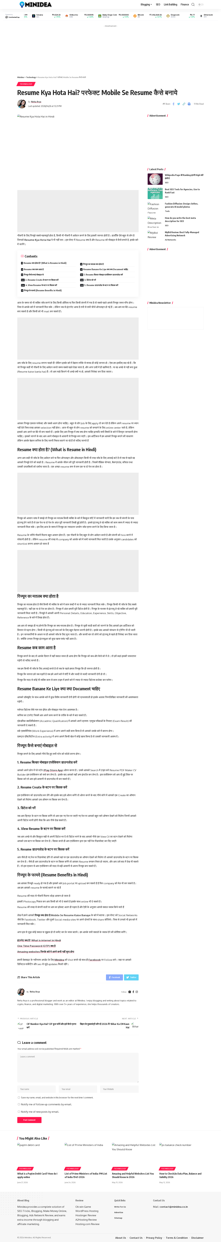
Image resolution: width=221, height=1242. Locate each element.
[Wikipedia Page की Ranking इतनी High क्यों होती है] (155, 179)
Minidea (59, 959)
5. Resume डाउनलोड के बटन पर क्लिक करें (101, 285)
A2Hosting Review (86, 1219)
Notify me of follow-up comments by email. (46, 1104)
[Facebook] (133, 992)
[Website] (130, 992)
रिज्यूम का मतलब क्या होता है (93, 264)
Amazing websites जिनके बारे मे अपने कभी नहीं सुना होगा (45, 951)
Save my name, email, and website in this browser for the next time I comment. (57, 1097)
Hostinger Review (85, 1215)
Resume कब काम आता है (34, 269)
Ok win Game (83, 1206)
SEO (166, 182)
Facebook (95, 959)
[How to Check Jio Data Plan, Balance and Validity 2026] (181, 1156)
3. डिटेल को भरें (90, 280)
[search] (193, 4)
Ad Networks (170, 240)
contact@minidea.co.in (174, 1206)
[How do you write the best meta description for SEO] (155, 222)
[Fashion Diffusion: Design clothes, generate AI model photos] (155, 207)
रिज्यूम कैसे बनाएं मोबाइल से (34, 274)
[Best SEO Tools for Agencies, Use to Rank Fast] (155, 193)
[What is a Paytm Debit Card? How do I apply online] (39, 1156)
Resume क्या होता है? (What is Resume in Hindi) (45, 263)
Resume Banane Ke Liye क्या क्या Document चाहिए (105, 269)
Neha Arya (36, 101)
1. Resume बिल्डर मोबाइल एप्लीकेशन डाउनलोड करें (103, 274)
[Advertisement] (110, 49)
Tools (167, 211)
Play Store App (53, 770)
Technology (26, 84)
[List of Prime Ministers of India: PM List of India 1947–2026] (87, 1156)
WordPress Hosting (86, 1210)
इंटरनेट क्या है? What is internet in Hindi (39, 940)
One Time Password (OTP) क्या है (36, 945)
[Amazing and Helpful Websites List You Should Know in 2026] (134, 1156)
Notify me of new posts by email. (40, 1111)
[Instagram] (137, 992)
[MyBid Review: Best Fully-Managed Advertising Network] (155, 236)
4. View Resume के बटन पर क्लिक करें (41, 285)
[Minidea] (35, 4)
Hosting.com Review (87, 1224)
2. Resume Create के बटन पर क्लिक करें (41, 280)
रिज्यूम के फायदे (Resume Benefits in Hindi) (43, 290)
